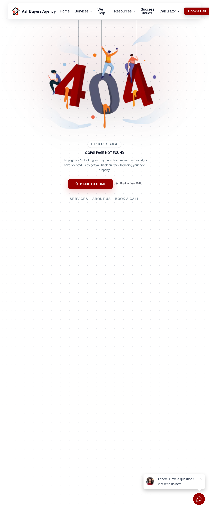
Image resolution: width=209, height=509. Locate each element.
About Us (101, 199)
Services (79, 199)
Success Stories (148, 11)
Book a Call (127, 199)
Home (65, 11)
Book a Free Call (130, 183)
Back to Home (93, 184)
